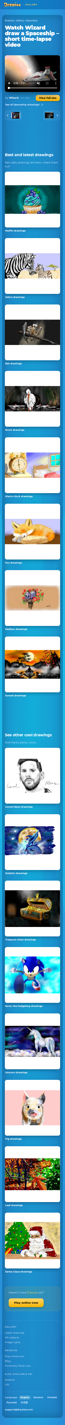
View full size (48, 98)
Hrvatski (52, 1397)
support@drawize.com (19, 1409)
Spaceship (31, 20)
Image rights (12, 1342)
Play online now (26, 1302)
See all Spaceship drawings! (22, 104)
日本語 (24, 1402)
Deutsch (38, 1397)
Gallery (20, 20)
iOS (7, 1384)
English (24, 1397)
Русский (11, 1402)
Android (10, 1379)
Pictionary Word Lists (18, 1365)
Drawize (9, 20)
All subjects (12, 1337)
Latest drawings (14, 1332)
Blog (7, 1361)
